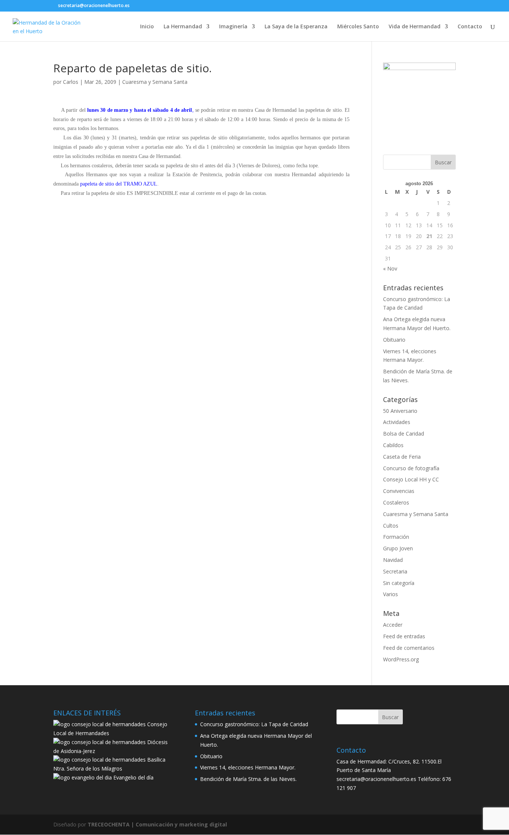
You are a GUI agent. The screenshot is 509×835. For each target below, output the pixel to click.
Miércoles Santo (358, 27)
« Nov (390, 268)
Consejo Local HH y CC (411, 479)
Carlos (70, 81)
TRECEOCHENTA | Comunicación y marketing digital (157, 824)
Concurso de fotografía (411, 468)
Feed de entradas (404, 636)
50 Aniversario (400, 410)
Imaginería (233, 27)
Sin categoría (398, 582)
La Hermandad (183, 27)
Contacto (470, 27)
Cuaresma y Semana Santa (154, 81)
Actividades (396, 422)
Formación (396, 536)
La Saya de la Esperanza (296, 27)
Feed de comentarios (408, 647)
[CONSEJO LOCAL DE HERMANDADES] (99, 724)
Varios (390, 594)
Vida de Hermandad (414, 27)
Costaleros (396, 502)
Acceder (392, 624)
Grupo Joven (398, 548)
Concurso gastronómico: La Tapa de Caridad (254, 724)
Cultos (390, 525)
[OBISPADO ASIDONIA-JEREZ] (99, 742)
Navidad (393, 559)
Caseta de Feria (402, 456)
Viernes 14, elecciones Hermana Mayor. (247, 767)
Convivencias (398, 490)
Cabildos (393, 445)
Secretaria (395, 571)
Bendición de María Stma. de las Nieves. (248, 778)
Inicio (147, 27)
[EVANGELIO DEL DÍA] (82, 777)
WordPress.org (401, 659)
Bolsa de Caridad (403, 433)
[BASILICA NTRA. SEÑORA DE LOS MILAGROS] (99, 759)
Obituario (394, 339)
